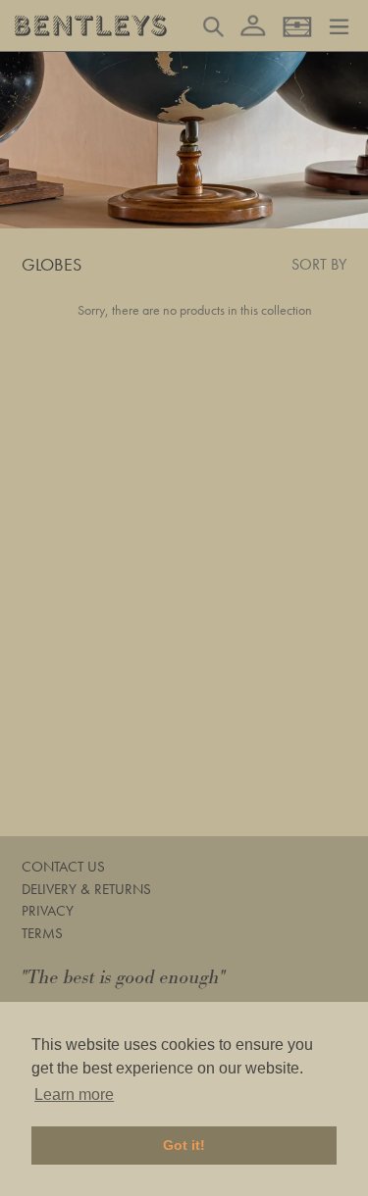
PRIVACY (48, 911)
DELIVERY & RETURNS (86, 889)
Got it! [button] (184, 1145)
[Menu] (339, 24)
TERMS (42, 933)
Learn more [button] (74, 1094)
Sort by (318, 264)
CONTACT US (63, 866)
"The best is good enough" (124, 978)
